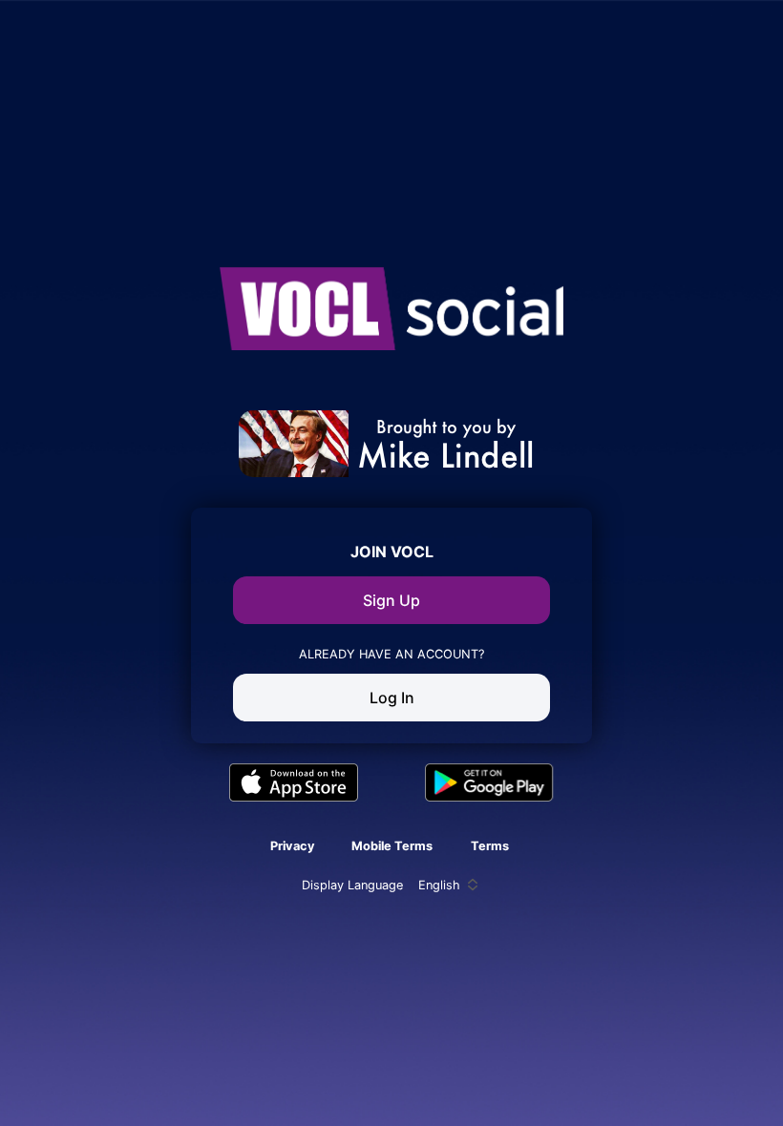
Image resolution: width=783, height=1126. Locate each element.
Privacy (292, 846)
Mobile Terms (392, 846)
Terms (490, 846)
